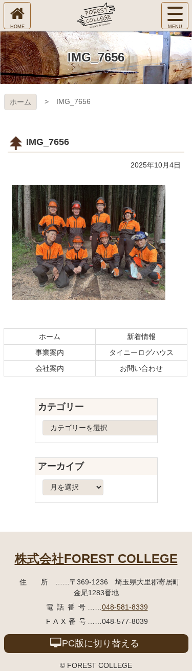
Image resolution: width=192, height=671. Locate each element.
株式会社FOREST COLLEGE (96, 558)
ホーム (20, 102)
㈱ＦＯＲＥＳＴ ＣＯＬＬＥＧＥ (96, 15)
